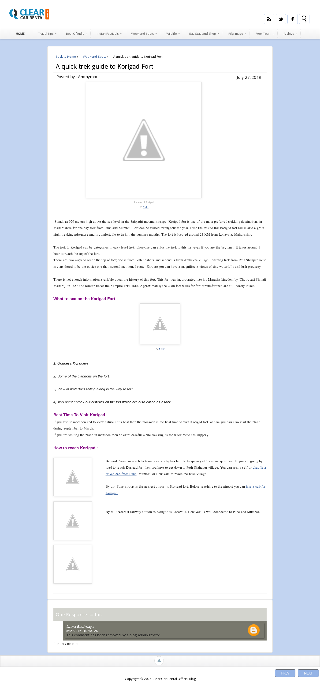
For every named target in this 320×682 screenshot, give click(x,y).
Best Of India (75, 33)
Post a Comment (67, 643)
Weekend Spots (142, 33)
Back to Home (66, 56)
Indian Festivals (108, 33)
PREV (285, 673)
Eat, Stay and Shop (202, 33)
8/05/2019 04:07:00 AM (82, 631)
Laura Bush (75, 626)
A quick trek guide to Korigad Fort (104, 66)
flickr (146, 207)
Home (20, 33)
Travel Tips (46, 33)
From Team (263, 33)
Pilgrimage (235, 33)
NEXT (308, 673)
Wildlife (171, 33)
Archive (289, 33)
